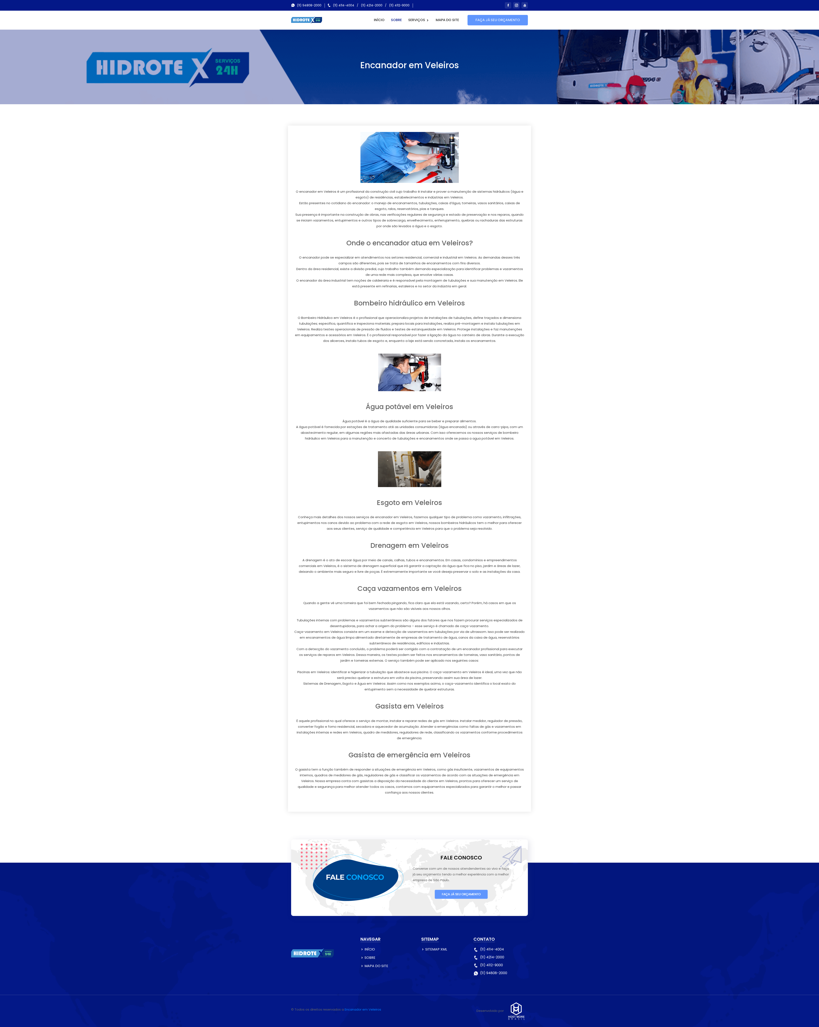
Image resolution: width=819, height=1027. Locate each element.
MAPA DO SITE (447, 19)
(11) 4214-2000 (371, 5)
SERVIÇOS (417, 19)
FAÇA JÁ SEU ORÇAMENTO (497, 19)
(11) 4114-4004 (343, 5)
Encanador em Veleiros (363, 1009)
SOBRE (396, 19)
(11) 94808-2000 (309, 5)
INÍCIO (379, 19)
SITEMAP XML (436, 949)
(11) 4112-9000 (399, 5)
